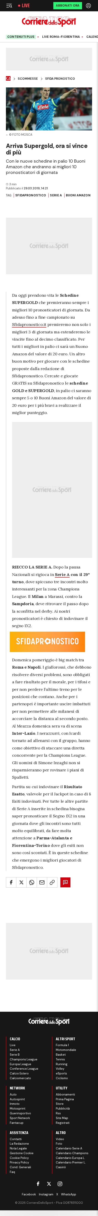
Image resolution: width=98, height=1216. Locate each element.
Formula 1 (62, 1045)
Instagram (46, 1194)
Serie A (56, 195)
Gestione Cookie (22, 1153)
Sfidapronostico (30, 195)
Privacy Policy (19, 1162)
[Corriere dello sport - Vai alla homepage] (49, 22)
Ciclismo (62, 1078)
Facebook (29, 1194)
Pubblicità (63, 1108)
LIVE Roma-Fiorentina (61, 37)
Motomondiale (66, 1050)
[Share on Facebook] (11, 882)
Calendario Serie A (69, 1148)
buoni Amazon (78, 195)
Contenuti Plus (21, 37)
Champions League (23, 1059)
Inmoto (15, 1104)
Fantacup (16, 1123)
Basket (61, 1055)
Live (26, 5)
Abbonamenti (65, 1094)
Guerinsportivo (20, 1113)
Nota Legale (18, 1148)
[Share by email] (42, 882)
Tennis (60, 1059)
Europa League (20, 1064)
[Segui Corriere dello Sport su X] (49, 1184)
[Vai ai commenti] (65, 882)
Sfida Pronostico (60, 79)
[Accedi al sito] (89, 5)
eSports (61, 1073)
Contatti (16, 1139)
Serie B (15, 1055)
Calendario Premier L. (71, 1162)
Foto (59, 1144)
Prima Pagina (65, 1099)
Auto (13, 1094)
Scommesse (28, 79)
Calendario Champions (72, 1153)
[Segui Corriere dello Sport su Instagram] (60, 1184)
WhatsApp (68, 1194)
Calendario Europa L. (70, 1158)
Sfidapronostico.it (29, 324)
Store (60, 1104)
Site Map (62, 1118)
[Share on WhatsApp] (32, 882)
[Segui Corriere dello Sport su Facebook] (38, 1184)
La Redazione (19, 1144)
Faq (12, 1172)
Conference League (24, 1069)
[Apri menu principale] (9, 5)
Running (61, 1064)
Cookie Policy (19, 1158)
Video (60, 1139)
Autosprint (17, 1099)
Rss (58, 1113)
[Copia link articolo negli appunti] (52, 882)
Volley (60, 1069)
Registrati (63, 1123)
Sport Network (20, 1118)
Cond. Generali (20, 1167)
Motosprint (17, 1108)
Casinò (61, 1167)
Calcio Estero (19, 1073)
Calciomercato (20, 1078)
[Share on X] (21, 882)
